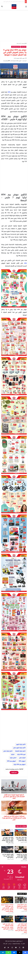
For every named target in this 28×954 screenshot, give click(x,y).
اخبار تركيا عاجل (7, 751)
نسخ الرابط (14, 772)
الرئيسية (23, 43)
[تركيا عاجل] (14, 6)
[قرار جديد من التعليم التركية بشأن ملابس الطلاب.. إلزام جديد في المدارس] (21, 849)
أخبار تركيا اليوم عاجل (19, 748)
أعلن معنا (5, 944)
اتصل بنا (23, 944)
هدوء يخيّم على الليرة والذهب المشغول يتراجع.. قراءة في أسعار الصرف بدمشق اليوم (7, 926)
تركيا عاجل (22, 758)
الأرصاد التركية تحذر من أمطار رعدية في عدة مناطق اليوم (7, 855)
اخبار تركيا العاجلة (20, 751)
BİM (9, 92)
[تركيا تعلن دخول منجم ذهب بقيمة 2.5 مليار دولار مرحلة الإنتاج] (21, 832)
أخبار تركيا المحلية (15, 47)
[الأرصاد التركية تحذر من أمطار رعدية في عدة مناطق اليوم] (7, 849)
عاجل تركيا (13, 758)
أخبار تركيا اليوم (20, 744)
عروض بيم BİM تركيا (19, 764)
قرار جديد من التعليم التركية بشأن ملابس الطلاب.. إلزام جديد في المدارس (21, 856)
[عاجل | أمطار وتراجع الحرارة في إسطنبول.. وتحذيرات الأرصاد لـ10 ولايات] (21, 899)
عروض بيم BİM (11, 761)
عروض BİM (22, 761)
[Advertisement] (14, 25)
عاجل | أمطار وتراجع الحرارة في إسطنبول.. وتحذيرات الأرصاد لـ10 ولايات (22, 907)
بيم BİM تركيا (21, 754)
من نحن (9, 944)
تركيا (12, 754)
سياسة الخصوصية (16, 944)
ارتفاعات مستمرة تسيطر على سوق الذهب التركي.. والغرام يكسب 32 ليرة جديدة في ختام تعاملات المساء (7, 908)
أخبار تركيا (19, 43)
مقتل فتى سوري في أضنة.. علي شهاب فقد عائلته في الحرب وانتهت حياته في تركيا (7, 839)
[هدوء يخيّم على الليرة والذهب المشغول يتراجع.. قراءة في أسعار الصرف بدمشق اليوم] (7, 919)
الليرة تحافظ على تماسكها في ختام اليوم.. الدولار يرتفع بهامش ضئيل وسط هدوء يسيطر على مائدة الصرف (21, 928)
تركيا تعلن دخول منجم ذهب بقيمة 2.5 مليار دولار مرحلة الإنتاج (21, 838)
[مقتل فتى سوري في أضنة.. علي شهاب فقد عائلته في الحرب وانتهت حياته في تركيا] (7, 832)
